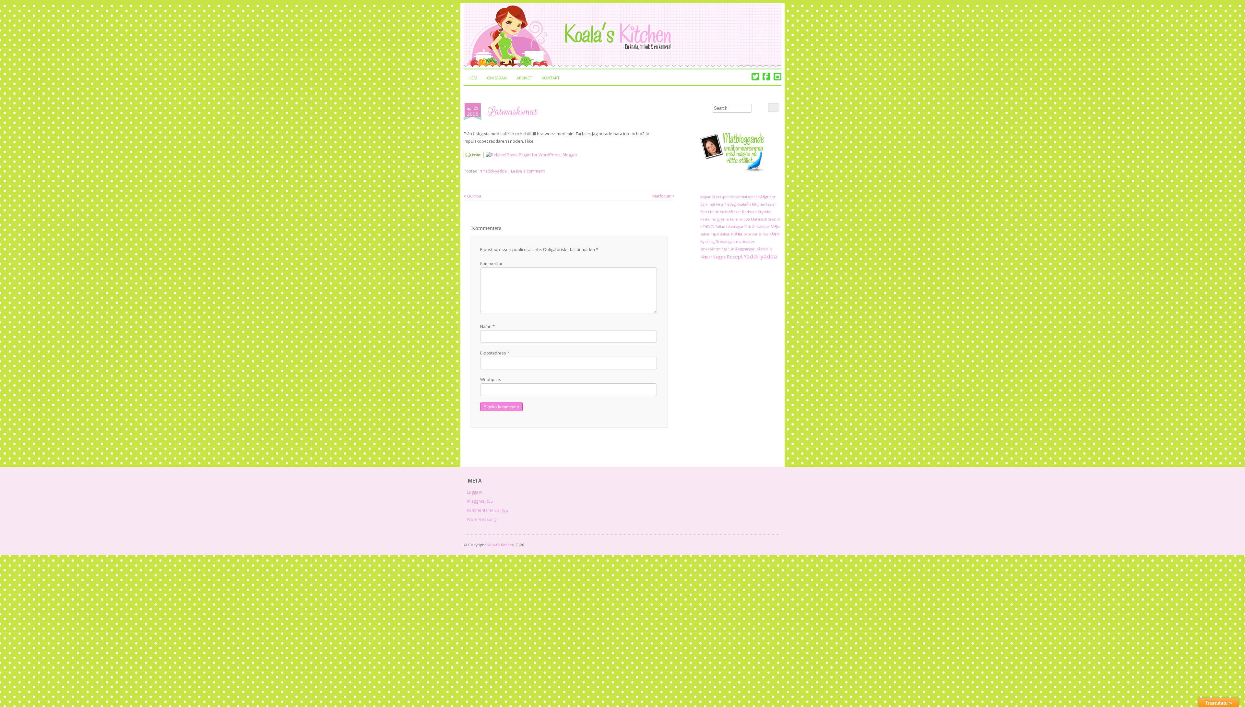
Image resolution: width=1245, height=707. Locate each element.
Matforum (661, 196)
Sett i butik (709, 211)
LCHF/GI (707, 226)
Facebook (766, 76)
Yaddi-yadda (495, 171)
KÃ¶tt (774, 234)
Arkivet (524, 78)
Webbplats (490, 379)
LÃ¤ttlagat (734, 226)
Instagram (777, 76)
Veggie (719, 257)
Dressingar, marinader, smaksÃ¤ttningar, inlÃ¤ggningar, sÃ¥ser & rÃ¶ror (736, 249)
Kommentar (491, 263)
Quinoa (474, 196)
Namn (487, 326)
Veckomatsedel (743, 196)
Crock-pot (720, 196)
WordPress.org (481, 519)
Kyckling (707, 241)
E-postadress (494, 353)
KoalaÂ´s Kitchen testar (756, 204)
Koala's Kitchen (500, 544)
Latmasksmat (513, 111)
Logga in (475, 492)
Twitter (755, 76)
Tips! (715, 234)
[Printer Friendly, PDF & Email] (475, 156)
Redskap (749, 211)
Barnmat (707, 204)
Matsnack (759, 219)
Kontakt (551, 78)
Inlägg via (480, 501)
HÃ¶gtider (767, 196)
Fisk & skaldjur (756, 226)
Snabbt (774, 219)
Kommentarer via (487, 510)
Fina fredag (726, 204)
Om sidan (497, 78)
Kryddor (765, 211)
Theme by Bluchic (772, 543)
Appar (705, 196)
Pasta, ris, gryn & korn (719, 219)
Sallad (720, 226)
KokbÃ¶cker (730, 211)
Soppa (744, 219)
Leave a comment (528, 171)
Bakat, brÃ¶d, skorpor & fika (744, 234)
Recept (735, 256)
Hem (472, 78)
